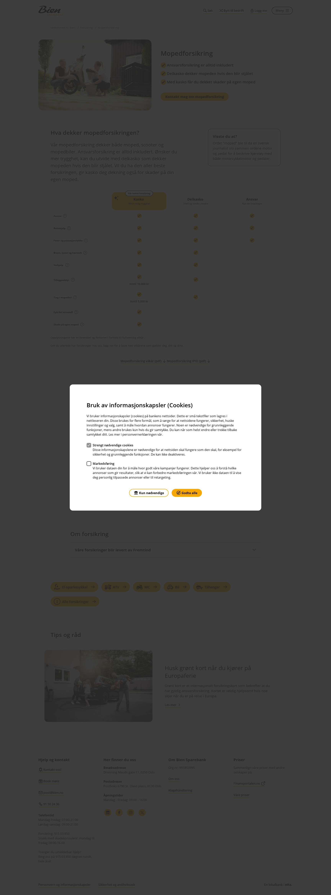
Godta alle (189, 493)
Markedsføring (103, 463)
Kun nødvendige (151, 493)
